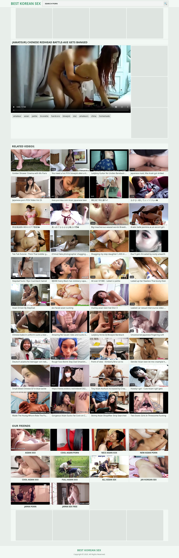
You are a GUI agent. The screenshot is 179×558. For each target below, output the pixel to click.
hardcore (55, 116)
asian (26, 116)
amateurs (83, 116)
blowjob (66, 116)
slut (74, 116)
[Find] (166, 3)
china (93, 116)
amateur (17, 116)
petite (34, 116)
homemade (104, 116)
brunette (44, 116)
